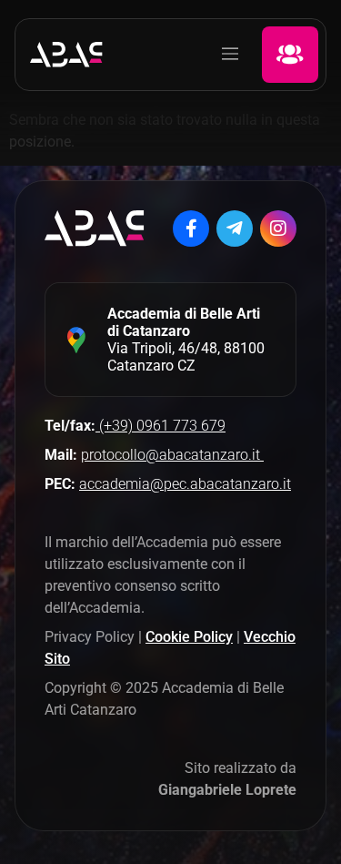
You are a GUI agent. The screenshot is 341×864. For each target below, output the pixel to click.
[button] (230, 54)
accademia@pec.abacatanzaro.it (185, 484)
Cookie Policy (189, 636)
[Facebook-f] (191, 228)
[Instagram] (278, 228)
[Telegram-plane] (234, 228)
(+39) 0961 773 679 (160, 425)
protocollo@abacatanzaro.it (172, 454)
